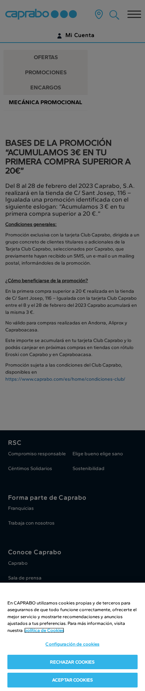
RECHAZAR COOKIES (72, 662)
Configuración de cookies (72, 644)
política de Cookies (44, 630)
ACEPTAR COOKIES (72, 680)
